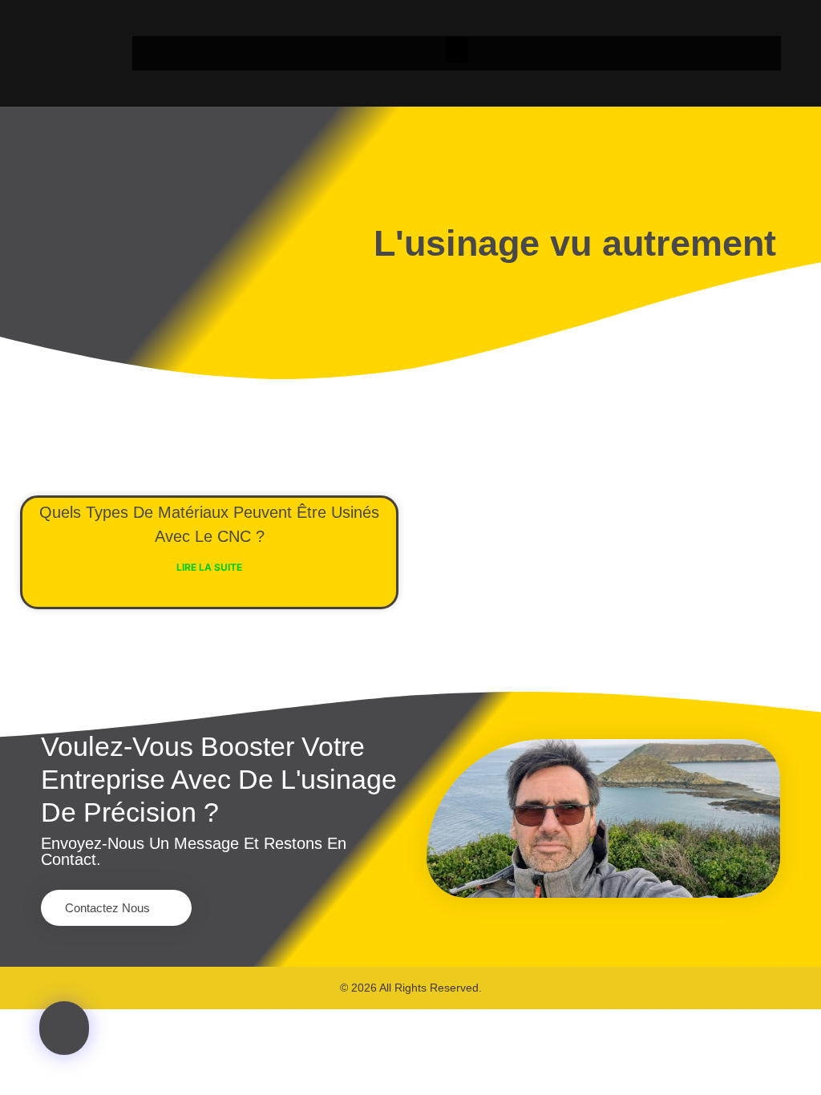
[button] (457, 49)
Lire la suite (209, 567)
